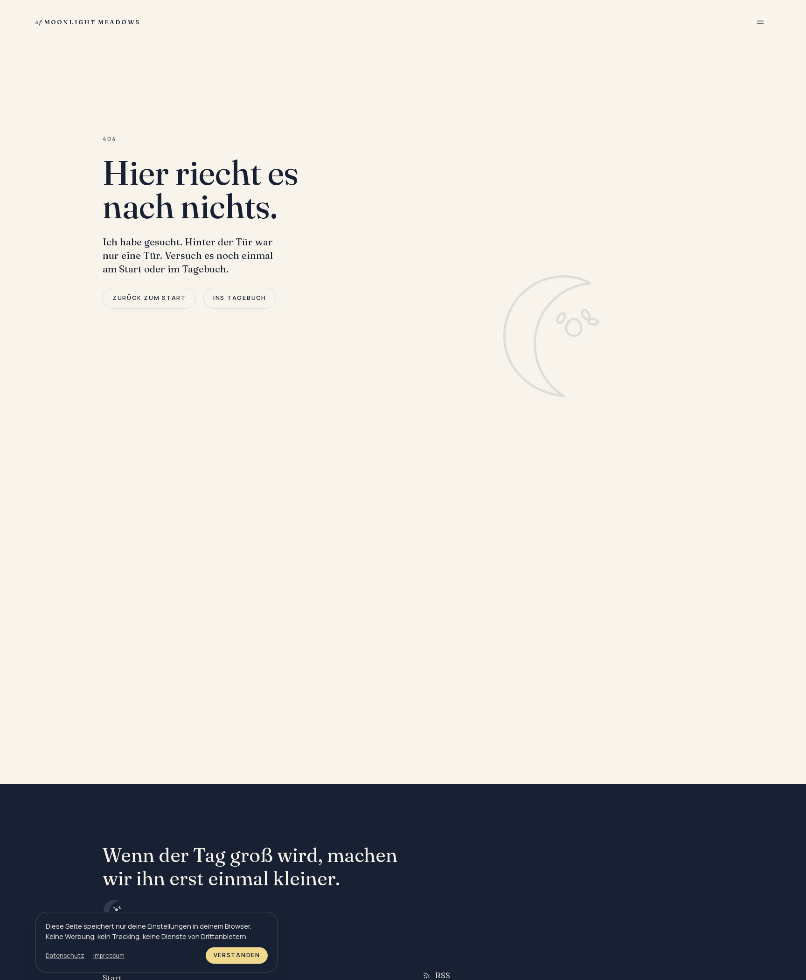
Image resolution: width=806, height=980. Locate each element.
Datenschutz (65, 955)
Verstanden (237, 955)
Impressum (109, 955)
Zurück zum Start (149, 298)
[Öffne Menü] (760, 22)
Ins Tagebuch (239, 298)
